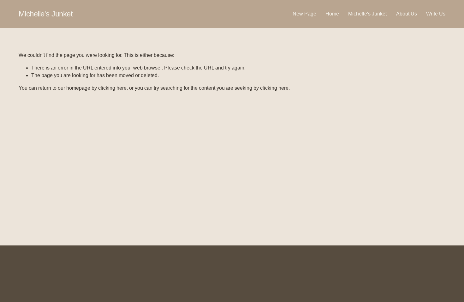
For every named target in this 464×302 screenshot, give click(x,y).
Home (332, 13)
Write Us (435, 13)
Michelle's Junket (46, 13)
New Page (304, 13)
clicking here (112, 88)
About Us (406, 13)
